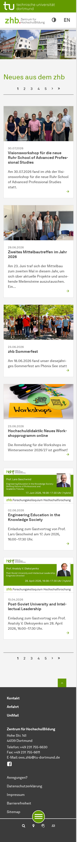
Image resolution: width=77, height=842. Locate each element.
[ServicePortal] (43, 826)
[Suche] (24, 826)
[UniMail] (53, 826)
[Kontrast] (53, 20)
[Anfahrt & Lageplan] (33, 826)
